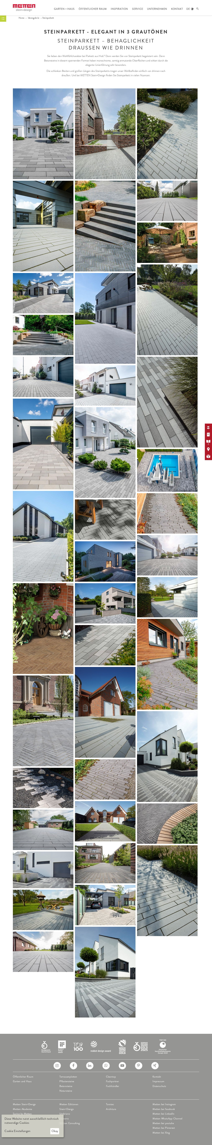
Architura (111, 1109)
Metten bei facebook (164, 1109)
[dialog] (33, 1126)
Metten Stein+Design (24, 1104)
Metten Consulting (69, 1123)
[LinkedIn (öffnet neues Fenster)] (89, 1065)
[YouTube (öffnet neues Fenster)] (122, 1065)
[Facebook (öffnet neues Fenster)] (73, 1065)
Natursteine (65, 1091)
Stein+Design (66, 1109)
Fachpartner (112, 1081)
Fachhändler (112, 1086)
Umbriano (64, 1114)
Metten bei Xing (161, 1132)
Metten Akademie (22, 1109)
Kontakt (157, 1076)
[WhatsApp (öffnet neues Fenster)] (106, 1065)
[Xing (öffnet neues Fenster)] (155, 1065)
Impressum (158, 1081)
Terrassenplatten (68, 1076)
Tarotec (110, 1104)
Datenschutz (159, 1086)
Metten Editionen (68, 1104)
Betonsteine (65, 1086)
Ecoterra (64, 1118)
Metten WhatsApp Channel (167, 1118)
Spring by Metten (22, 1114)
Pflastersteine (66, 1081)
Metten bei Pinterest (164, 1128)
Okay (55, 1131)
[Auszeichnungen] (106, 1046)
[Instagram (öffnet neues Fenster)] (57, 1065)
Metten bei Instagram (164, 1104)
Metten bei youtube (163, 1123)
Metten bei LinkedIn (163, 1114)
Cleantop (111, 1076)
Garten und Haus (22, 1081)
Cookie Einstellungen (17, 1131)
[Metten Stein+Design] (24, 7)
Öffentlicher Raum (23, 1076)
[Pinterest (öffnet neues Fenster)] (138, 1065)
